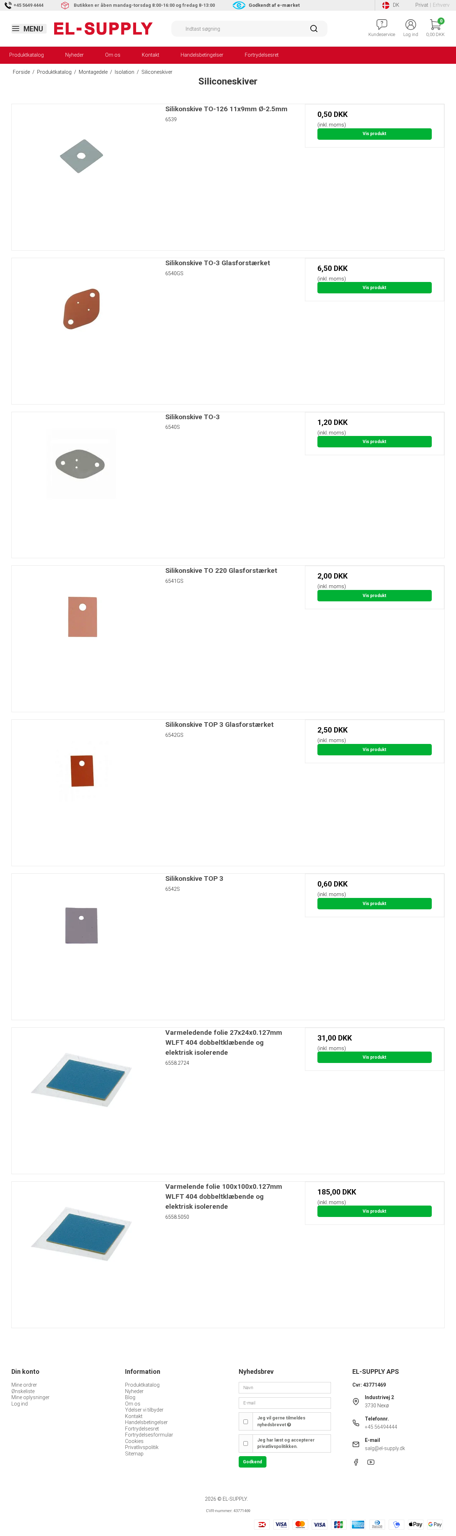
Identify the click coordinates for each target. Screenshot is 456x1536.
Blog (130, 1397)
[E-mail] (285, 1402)
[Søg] (313, 31)
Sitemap (134, 1454)
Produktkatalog (26, 55)
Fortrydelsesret (262, 55)
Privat (421, 5)
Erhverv (441, 5)
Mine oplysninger (30, 1397)
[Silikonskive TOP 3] (81, 943)
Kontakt (150, 55)
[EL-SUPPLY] (103, 28)
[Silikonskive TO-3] (81, 481)
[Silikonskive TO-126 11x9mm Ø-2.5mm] (81, 173)
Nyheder (74, 55)
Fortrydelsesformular (149, 1435)
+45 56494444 (381, 1427)
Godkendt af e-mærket (274, 5)
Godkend (252, 1461)
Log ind (19, 1404)
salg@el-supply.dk (385, 1448)
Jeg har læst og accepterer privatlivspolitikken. (286, 1443)
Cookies (134, 1441)
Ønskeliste (23, 1391)
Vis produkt (374, 133)
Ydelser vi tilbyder (144, 1410)
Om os (112, 55)
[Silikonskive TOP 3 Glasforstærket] (81, 789)
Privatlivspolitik (142, 1447)
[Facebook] (355, 1464)
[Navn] (285, 1387)
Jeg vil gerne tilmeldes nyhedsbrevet (281, 1421)
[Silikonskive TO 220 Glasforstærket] (81, 635)
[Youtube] (370, 1464)
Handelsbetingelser (202, 55)
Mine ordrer (24, 1385)
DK (396, 5)
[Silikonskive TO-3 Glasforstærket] (81, 327)
